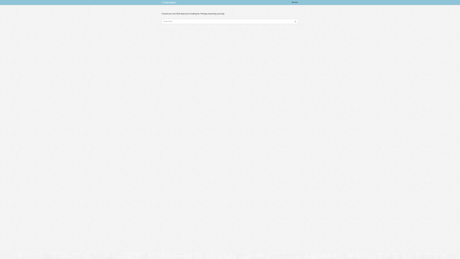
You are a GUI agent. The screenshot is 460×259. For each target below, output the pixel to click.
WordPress (183, 256)
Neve (164, 256)
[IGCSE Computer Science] (169, 2)
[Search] (295, 21)
